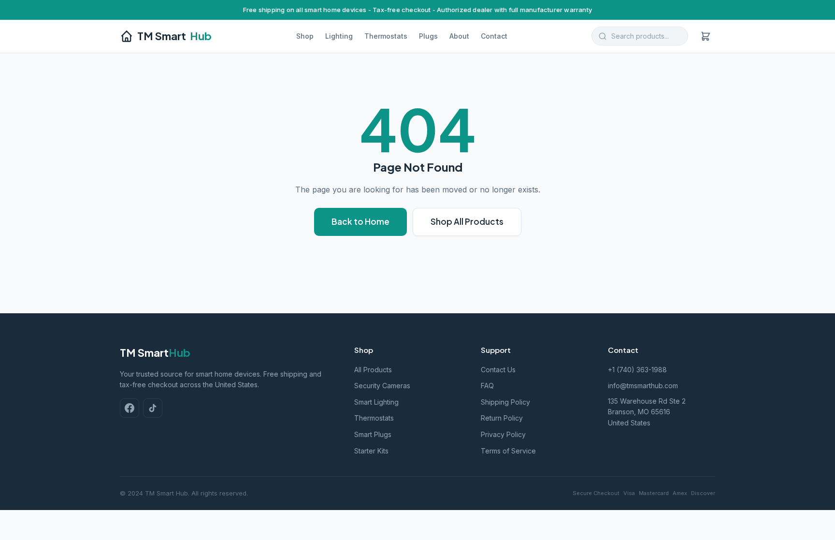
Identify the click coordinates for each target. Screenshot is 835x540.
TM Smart (174, 36)
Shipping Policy (505, 402)
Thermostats (385, 36)
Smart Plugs (372, 434)
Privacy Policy (503, 434)
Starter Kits (371, 451)
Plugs (428, 36)
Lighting (339, 36)
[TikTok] (152, 408)
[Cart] (705, 36)
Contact (494, 36)
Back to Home (360, 221)
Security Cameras (382, 385)
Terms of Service (508, 451)
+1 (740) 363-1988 (637, 369)
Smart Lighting (376, 402)
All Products (373, 369)
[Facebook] (129, 408)
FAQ (487, 385)
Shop (305, 36)
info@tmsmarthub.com (643, 385)
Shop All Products (467, 221)
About (459, 36)
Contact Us (498, 369)
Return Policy (502, 418)
